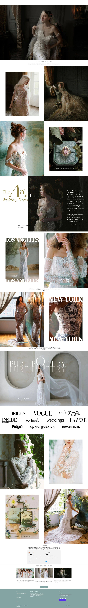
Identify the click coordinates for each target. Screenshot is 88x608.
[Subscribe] (71, 593)
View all (44, 587)
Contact (17, 594)
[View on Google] (29, 553)
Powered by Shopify (18, 606)
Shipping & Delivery (19, 598)
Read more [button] (47, 559)
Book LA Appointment (65, 283)
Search (17, 596)
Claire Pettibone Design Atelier (21, 605)
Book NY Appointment (22, 342)
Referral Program (18, 597)
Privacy (17, 601)
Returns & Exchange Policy (19, 600)
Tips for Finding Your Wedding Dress (21, 593)
